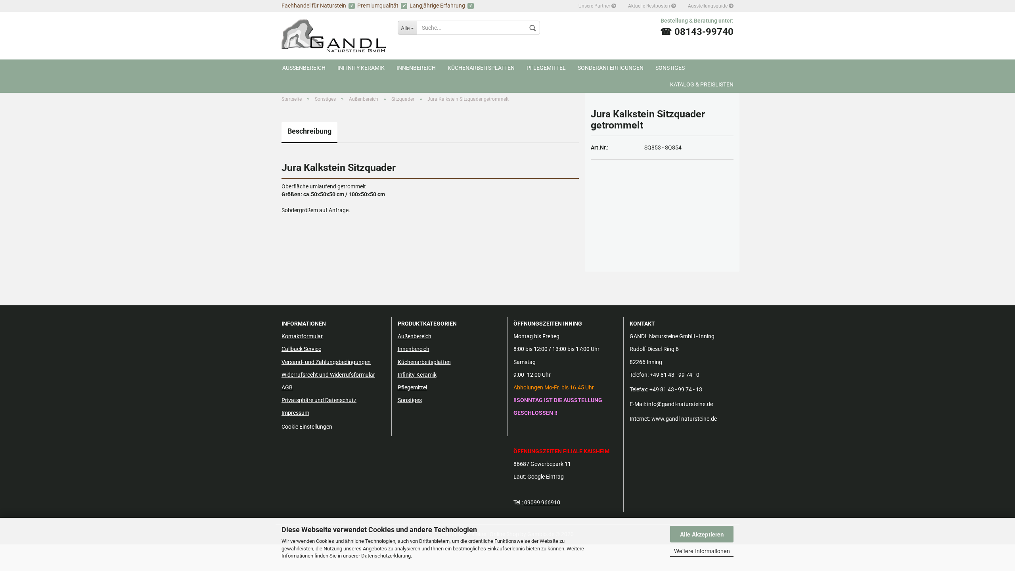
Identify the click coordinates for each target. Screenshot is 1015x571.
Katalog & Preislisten (701, 84)
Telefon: (639, 375)
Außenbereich (414, 336)
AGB (287, 387)
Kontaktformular (302, 336)
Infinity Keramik (361, 68)
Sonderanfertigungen (610, 68)
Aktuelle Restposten (649, 6)
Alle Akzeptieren (702, 534)
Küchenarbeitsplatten (481, 68)
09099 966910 (542, 502)
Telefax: (639, 389)
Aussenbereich (304, 68)
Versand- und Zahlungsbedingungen (326, 362)
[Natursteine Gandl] (334, 35)
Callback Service (301, 349)
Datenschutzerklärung (386, 556)
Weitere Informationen (702, 551)
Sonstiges (670, 68)
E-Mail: (638, 404)
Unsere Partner (594, 6)
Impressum (295, 413)
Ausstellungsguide (708, 6)
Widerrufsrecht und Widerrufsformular (328, 375)
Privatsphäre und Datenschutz (319, 400)
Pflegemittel (546, 68)
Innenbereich (416, 68)
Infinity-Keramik (417, 375)
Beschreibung (309, 131)
